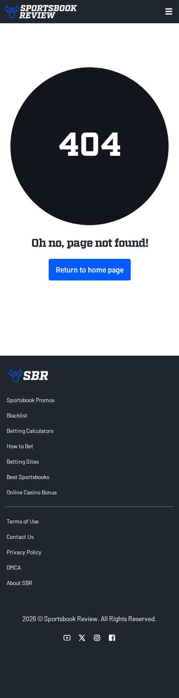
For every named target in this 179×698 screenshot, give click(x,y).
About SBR (19, 582)
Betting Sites (23, 461)
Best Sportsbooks (28, 476)
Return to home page (90, 269)
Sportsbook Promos (31, 399)
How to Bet (20, 446)
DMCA (14, 567)
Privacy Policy (24, 551)
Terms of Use (23, 521)
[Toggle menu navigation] (169, 11)
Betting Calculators (30, 430)
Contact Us (20, 536)
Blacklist (17, 415)
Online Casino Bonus (32, 492)
